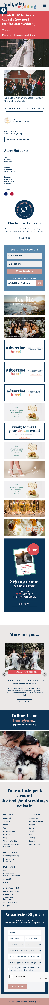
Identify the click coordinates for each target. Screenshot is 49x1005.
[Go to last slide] (4, 674)
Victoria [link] (7, 184)
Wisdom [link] (6, 821)
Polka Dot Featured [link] (25, 671)
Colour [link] (31, 828)
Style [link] (31, 834)
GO (39, 283)
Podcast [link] (6, 834)
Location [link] (32, 831)
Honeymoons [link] (9, 831)
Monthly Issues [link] (35, 844)
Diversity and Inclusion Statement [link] (11, 875)
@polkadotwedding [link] (24, 724)
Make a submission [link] (11, 892)
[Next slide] (44, 674)
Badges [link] (6, 906)
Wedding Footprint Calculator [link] (11, 845)
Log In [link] (5, 882)
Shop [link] (5, 838)
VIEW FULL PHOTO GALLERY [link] (18, 139)
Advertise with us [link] (10, 902)
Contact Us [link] (7, 879)
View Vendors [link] (24, 271)
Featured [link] (7, 35)
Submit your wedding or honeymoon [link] (8, 897)
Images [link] (32, 825)
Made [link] (5, 825)
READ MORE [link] (24, 238)
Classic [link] (7, 160)
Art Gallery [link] (9, 169)
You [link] (4, 828)
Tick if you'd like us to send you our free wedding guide (25, 968)
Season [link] (32, 841)
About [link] (5, 870)
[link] (3, 10)
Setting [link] (32, 838)
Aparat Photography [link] (13, 134)
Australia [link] (8, 179)
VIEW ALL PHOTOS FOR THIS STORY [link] (24, 109)
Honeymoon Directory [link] (8, 860)
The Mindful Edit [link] (10, 841)
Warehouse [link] (9, 171)
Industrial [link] (8, 162)
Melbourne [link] (9, 181)
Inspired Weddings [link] (24, 35)
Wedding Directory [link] (11, 856)
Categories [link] (33, 818)
